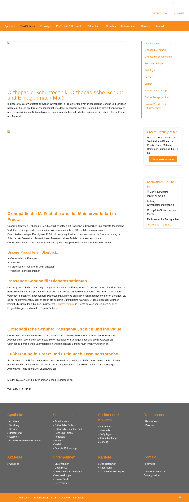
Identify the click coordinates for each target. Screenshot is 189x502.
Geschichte (60, 467)
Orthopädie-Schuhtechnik (68, 429)
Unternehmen (61, 463)
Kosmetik (14, 436)
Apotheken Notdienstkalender (25, 440)
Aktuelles (14, 463)
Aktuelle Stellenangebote (113, 471)
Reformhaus (152, 421)
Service (13, 429)
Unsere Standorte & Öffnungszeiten (154, 473)
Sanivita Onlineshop (65, 448)
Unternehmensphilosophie (68, 471)
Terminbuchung (108, 438)
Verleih (58, 444)
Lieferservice (61, 483)
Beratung (14, 425)
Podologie (59, 436)
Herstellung (15, 433)
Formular (150, 463)
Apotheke (14, 421)
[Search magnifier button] (174, 3)
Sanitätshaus (61, 421)
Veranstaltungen (63, 475)
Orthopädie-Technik (65, 425)
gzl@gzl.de (179, 13)
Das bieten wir (108, 463)
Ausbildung (106, 467)
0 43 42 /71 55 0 (159, 13)
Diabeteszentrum (65, 304)
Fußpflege (105, 434)
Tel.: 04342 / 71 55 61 (159, 224)
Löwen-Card (61, 479)
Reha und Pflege (63, 433)
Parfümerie (106, 426)
